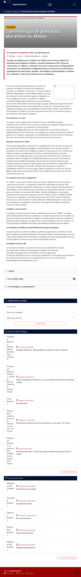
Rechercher (42, 323)
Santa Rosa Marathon (25, 533)
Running (16, 11)
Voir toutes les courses (68, 558)
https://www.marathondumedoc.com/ (21, 260)
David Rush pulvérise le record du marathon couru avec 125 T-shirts (43, 423)
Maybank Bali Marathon (25, 547)
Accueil (8, 11)
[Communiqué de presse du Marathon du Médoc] (64, 92)
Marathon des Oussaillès (26, 489)
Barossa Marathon (23, 518)
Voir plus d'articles (69, 472)
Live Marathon (22, 403)
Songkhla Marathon (24, 504)
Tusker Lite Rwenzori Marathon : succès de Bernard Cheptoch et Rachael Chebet (45, 381)
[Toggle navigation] (74, 5)
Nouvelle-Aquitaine (32, 56)
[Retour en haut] (76, 572)
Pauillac (45, 56)
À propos (31, 573)
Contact (21, 573)
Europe (12, 56)
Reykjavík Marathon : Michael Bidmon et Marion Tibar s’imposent (42, 350)
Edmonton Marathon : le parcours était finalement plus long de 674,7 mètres (43, 452)
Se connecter (10, 573)
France (19, 56)
